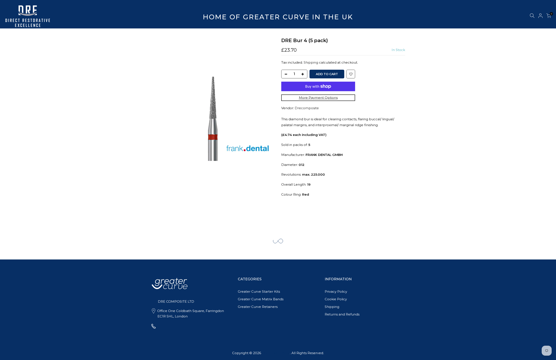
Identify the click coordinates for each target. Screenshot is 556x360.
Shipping (311, 62)
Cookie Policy (336, 299)
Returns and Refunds (342, 314)
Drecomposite (307, 108)
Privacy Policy (336, 291)
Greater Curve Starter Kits (259, 291)
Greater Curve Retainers (258, 307)
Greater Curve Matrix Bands (260, 299)
